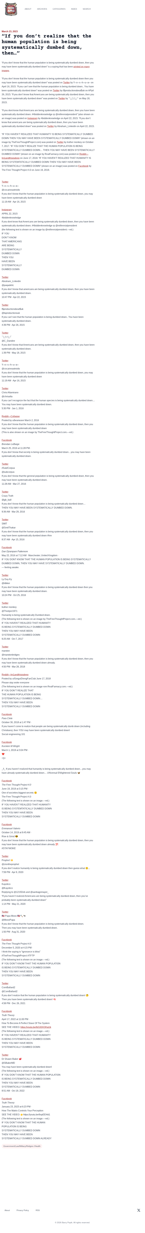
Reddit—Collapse (11, 416)
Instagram (32, 118)
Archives (42, 9)
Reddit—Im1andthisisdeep (15, 674)
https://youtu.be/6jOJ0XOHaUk (35, 1027)
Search (87, 9)
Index (74, 9)
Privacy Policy (23, 1210)
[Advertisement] (120, 49)
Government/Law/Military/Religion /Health (21, 1146)
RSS (38, 1210)
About (28, 9)
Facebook (83, 166)
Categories (59, 9)
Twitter (66, 82)
